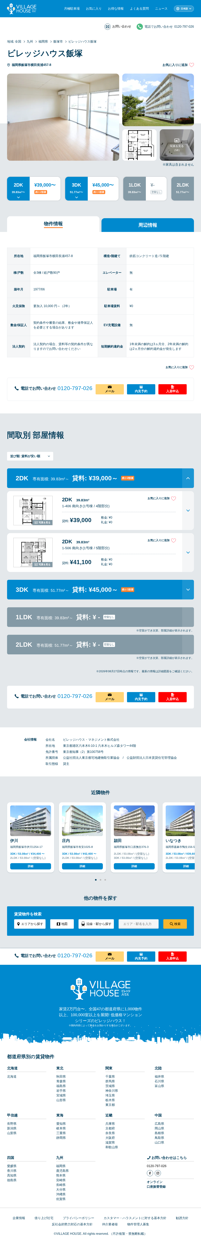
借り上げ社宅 (44, 1218)
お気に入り (94, 8)
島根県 (159, 1133)
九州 (59, 1158)
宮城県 (61, 1095)
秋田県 (61, 1076)
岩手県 (61, 1090)
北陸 (158, 1068)
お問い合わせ (121, 26)
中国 (158, 1115)
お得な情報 (116, 8)
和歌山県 (111, 1147)
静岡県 (61, 1137)
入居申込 (172, 391)
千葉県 (110, 1076)
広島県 (159, 1123)
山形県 (61, 1100)
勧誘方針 (182, 1218)
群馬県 (110, 1081)
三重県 (61, 1133)
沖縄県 (61, 1194)
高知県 (11, 1175)
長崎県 (61, 1185)
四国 (10, 1158)
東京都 (110, 1104)
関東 (108, 1068)
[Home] (100, 988)
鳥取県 (159, 1137)
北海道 (12, 1068)
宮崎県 (61, 1180)
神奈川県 (111, 1090)
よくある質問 (139, 8)
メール (109, 391)
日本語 (184, 8)
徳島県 (11, 1180)
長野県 (11, 1123)
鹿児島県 (62, 1170)
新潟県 (11, 1128)
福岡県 (61, 1166)
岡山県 (159, 1128)
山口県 (159, 1142)
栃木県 (110, 1100)
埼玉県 (110, 1095)
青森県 (61, 1081)
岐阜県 (61, 1128)
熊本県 (61, 1175)
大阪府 (110, 1137)
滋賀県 (110, 1142)
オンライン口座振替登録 (156, 1184)
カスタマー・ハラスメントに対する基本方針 (135, 1218)
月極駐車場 (72, 8)
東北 (59, 1068)
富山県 (159, 1086)
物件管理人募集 (138, 1224)
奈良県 (110, 1133)
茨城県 (110, 1086)
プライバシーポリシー (78, 1218)
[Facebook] (150, 1173)
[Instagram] (158, 1173)
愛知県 (61, 1123)
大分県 (61, 1189)
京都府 (110, 1128)
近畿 (108, 1115)
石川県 (159, 1081)
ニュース (161, 8)
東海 (59, 1115)
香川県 (11, 1170)
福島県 (61, 1086)
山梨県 (11, 1133)
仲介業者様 (110, 1224)
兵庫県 (110, 1123)
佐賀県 (61, 1199)
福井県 (159, 1076)
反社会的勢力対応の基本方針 (72, 1224)
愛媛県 (11, 1166)
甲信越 (12, 1115)
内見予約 (141, 391)
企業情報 (19, 1218)
